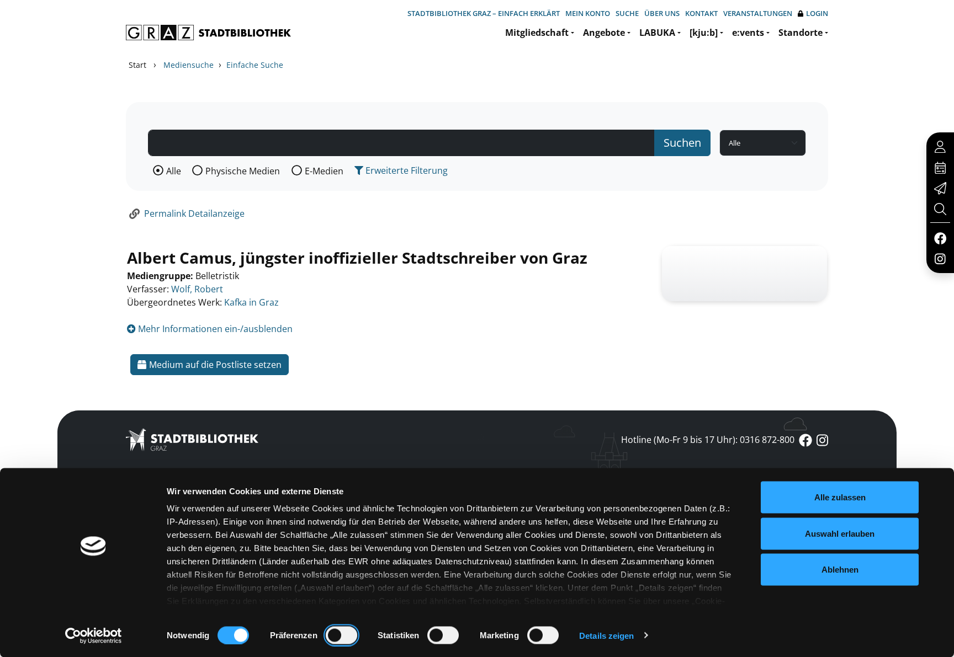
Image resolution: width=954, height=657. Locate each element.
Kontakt (701, 13)
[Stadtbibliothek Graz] (208, 32)
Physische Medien (242, 171)
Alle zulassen (840, 497)
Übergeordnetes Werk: (174, 302)
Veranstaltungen (757, 13)
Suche (627, 13)
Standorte (800, 32)
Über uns (662, 13)
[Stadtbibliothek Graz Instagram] (940, 258)
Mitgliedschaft (537, 32)
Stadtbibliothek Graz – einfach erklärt (483, 13)
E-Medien (324, 171)
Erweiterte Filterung (405, 170)
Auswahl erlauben (840, 533)
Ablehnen (840, 569)
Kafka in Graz (251, 302)
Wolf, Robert (197, 289)
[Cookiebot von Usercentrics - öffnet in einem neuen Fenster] (93, 635)
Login (817, 13)
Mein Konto (587, 13)
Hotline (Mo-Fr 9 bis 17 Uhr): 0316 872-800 (707, 440)
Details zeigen (606, 635)
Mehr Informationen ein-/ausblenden (214, 329)
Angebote (604, 32)
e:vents (748, 32)
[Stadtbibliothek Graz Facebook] (940, 237)
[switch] (341, 635)
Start (137, 65)
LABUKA (657, 32)
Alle (173, 171)
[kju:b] (704, 32)
